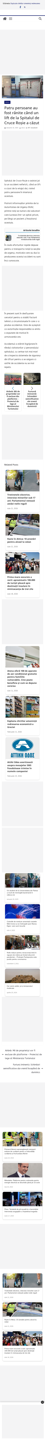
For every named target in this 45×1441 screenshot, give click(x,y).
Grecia (7, 102)
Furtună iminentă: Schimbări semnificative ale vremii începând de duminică (21, 1068)
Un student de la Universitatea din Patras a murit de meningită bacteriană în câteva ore (22, 893)
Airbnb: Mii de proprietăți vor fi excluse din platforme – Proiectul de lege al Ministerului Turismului (23, 1054)
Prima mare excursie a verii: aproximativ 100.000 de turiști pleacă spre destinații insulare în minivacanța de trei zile (19, 1351)
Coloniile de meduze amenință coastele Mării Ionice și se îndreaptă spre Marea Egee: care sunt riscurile (22, 924)
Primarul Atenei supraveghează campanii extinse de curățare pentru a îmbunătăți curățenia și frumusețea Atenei (20, 1151)
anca (23, 128)
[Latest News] (5, 19)
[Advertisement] (22, 52)
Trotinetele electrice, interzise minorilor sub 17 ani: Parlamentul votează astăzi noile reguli (28, 237)
